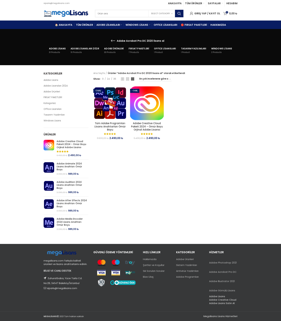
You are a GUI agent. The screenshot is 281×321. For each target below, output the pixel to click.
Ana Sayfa (99, 73)
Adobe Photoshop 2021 (223, 262)
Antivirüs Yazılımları (187, 271)
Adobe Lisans (51, 80)
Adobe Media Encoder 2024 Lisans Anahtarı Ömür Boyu (70, 221)
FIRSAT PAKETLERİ (53, 97)
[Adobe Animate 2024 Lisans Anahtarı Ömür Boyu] (49, 168)
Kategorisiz (50, 103)
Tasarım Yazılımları (54, 114)
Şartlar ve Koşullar (153, 265)
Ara (179, 13)
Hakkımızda (149, 259)
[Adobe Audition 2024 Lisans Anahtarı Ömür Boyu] (49, 187)
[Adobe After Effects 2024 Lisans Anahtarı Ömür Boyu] (49, 205)
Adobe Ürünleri (52, 91)
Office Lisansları (52, 109)
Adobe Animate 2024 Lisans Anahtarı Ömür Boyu (69, 166)
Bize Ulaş (148, 276)
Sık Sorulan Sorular (154, 271)
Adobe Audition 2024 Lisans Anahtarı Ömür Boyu (69, 185)
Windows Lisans (52, 120)
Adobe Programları (187, 276)
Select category (160, 13)
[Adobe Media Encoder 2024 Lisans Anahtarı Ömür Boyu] (49, 224)
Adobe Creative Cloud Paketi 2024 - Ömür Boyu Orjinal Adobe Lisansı (71, 144)
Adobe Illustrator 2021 (222, 281)
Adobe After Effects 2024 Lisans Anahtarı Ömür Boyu (72, 203)
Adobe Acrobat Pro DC (223, 272)
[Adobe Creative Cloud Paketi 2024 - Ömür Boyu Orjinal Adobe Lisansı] (49, 148)
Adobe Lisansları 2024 (56, 85)
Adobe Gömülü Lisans (222, 290)
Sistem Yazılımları (186, 265)
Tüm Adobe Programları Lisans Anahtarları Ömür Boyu (110, 126)
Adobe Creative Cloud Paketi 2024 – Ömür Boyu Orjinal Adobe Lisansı (147, 126)
